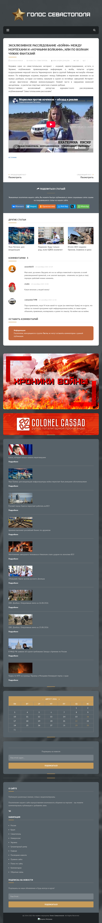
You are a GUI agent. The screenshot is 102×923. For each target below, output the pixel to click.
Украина (14, 842)
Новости (32, 61)
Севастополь (42, 61)
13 (51, 716)
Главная (14, 851)
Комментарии (16, 868)
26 (39, 725)
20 (51, 721)
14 (64, 716)
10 (15, 716)
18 (27, 721)
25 (27, 725)
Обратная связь (17, 872)
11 (27, 716)
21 (64, 721)
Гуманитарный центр (19, 846)
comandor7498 (30, 300)
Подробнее (13, 461)
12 (39, 716)
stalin (26, 284)
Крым (13, 830)
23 (88, 721)
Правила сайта (16, 859)
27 (51, 725)
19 (39, 721)
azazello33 (29, 266)
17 (15, 721)
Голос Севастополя (57, 916)
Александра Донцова (61, 61)
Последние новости (19, 855)
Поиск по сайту (17, 863)
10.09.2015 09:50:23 (16, 61)
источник (12, 157)
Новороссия (15, 838)
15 (76, 716)
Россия (13, 825)
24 (15, 725)
